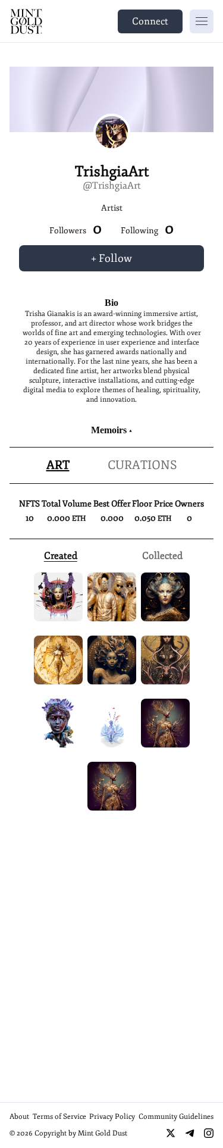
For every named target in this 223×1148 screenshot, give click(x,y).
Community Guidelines (176, 1116)
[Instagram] (208, 1133)
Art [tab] (58, 465)
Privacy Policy (112, 1116)
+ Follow (111, 258)
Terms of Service (59, 1116)
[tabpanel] (111, 523)
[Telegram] (189, 1133)
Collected (162, 556)
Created (60, 556)
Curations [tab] (142, 465)
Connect (150, 21)
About (19, 1116)
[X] (170, 1133)
